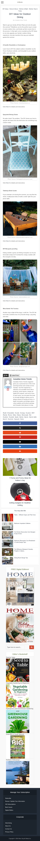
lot (30, 415)
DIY (33, 413)
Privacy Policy (9, 832)
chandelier (11, 413)
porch (5, 419)
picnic (26, 417)
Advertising (8, 823)
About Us (8, 826)
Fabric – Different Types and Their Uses (25, 515)
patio (17, 417)
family (5, 415)
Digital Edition (9, 810)
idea (15, 415)
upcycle (17, 419)
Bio (6, 375)
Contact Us (8, 829)
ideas (19, 415)
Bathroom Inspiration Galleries (22, 523)
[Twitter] (5, 387)
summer (11, 419)
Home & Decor (13, 9)
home (10, 415)
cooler (17, 413)
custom (29, 413)
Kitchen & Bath (23, 9)
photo (21, 417)
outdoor (6, 417)
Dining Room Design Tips (21, 557)
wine (22, 419)
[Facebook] (8, 387)
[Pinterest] (8, 389)
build (5, 413)
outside (12, 417)
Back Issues (8, 807)
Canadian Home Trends (21, 20)
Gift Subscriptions (10, 804)
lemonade (25, 415)
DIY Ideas (5, 9)
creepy (23, 413)
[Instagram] (10, 387)
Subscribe (8, 798)
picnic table (33, 417)
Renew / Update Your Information (15, 801)
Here (7, 106)
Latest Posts (15, 375)
